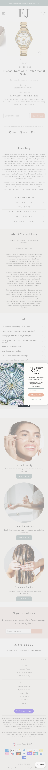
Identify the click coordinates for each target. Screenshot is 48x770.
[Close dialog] (46, 365)
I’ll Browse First (36, 399)
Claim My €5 (36, 395)
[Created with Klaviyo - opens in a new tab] (24, 406)
